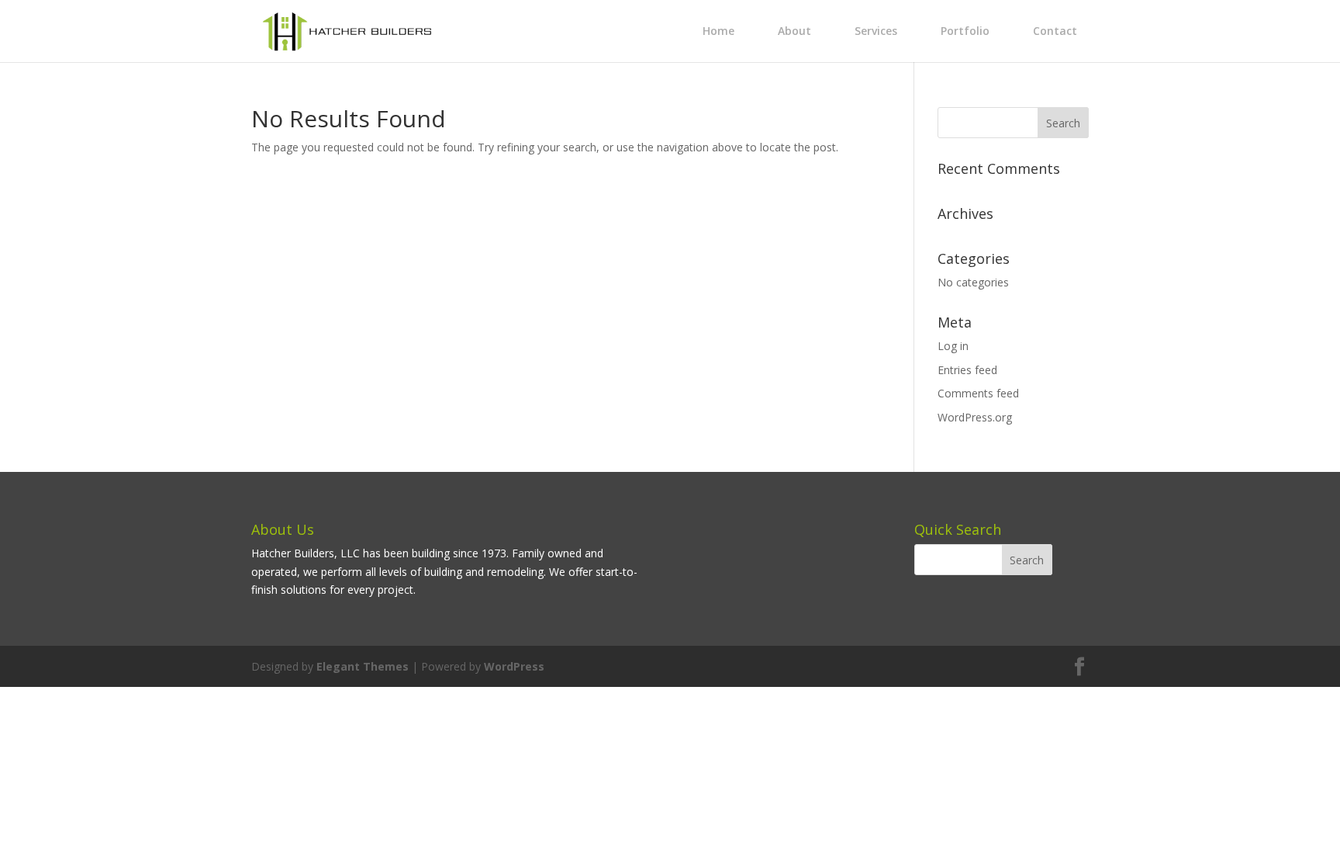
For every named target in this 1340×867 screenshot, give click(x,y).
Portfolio (965, 30)
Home (718, 30)
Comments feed (978, 393)
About (794, 30)
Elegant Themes (362, 666)
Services (876, 30)
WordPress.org (975, 417)
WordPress (514, 666)
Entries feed (967, 369)
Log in (953, 345)
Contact (1055, 30)
